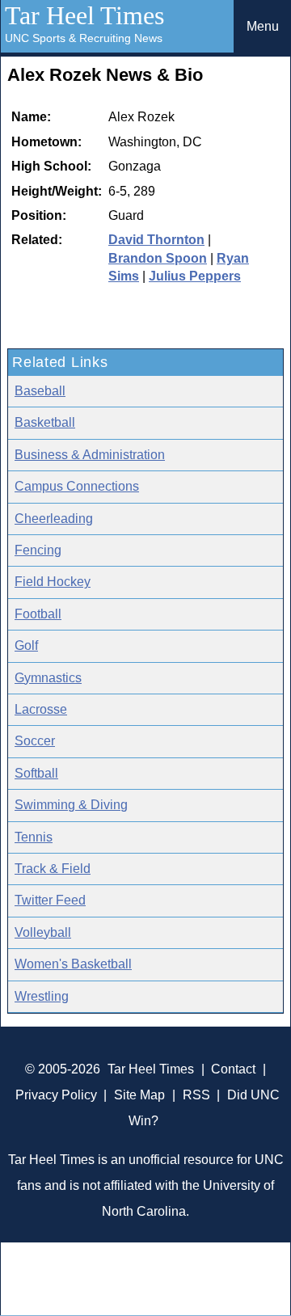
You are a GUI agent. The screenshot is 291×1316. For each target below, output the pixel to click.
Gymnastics (48, 678)
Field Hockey (53, 581)
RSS (196, 1095)
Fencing (38, 550)
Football (38, 614)
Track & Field (53, 868)
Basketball (45, 422)
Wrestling (42, 996)
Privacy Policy (56, 1095)
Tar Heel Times (84, 15)
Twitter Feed (50, 900)
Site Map (139, 1095)
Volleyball (43, 932)
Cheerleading (54, 518)
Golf (26, 645)
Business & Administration (90, 455)
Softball (36, 773)
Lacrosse (41, 709)
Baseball (40, 391)
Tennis (34, 837)
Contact (233, 1069)
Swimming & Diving (71, 805)
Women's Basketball (73, 964)
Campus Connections (77, 486)
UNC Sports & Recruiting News (83, 38)
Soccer (35, 741)
